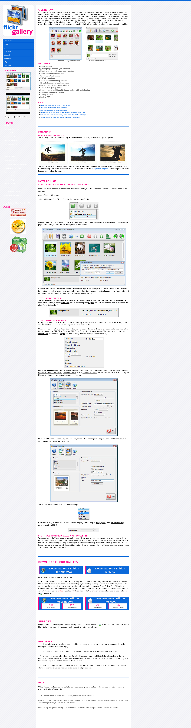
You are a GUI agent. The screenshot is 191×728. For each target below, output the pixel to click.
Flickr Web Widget (9, 180)
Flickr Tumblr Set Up (10, 144)
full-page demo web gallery (100, 168)
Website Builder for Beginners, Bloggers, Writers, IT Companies (60, 117)
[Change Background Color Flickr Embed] (18, 89)
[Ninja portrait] (53, 153)
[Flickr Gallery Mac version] (102, 43)
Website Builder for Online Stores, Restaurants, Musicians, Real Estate (62, 112)
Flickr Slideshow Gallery (11, 140)
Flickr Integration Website (12, 191)
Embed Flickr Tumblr (10, 160)
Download (7, 51)
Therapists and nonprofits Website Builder (53, 107)
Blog (5, 48)
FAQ (5, 62)
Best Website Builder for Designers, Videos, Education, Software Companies (64, 115)
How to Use (8, 41)
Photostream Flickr (10, 137)
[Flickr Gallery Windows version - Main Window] (65, 43)
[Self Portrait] (83, 153)
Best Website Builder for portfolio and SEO (53, 110)
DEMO (6, 44)
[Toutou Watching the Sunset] (113, 153)
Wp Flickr (7, 125)
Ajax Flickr (7, 148)
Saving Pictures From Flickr (12, 168)
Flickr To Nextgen (9, 183)
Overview (7, 65)
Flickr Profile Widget (10, 133)
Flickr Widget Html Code (11, 129)
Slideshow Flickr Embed (11, 195)
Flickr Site (7, 187)
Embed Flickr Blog (9, 156)
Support (7, 55)
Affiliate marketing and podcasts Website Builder (55, 105)
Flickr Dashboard (9, 172)
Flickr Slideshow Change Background (15, 164)
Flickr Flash (7, 199)
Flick (5, 152)
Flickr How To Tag (9, 176)
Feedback (7, 58)
